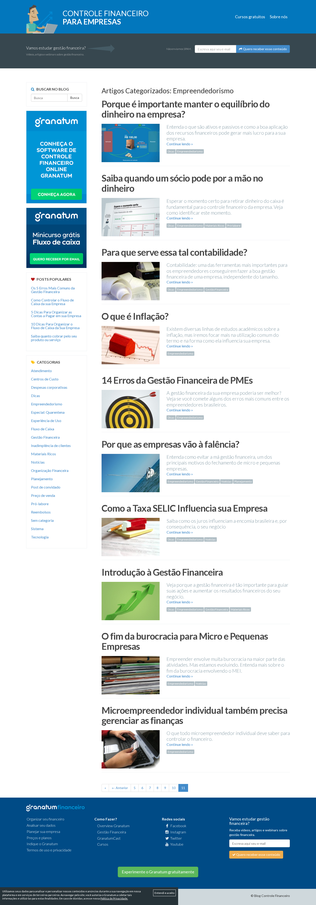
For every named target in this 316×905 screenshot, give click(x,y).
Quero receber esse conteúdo (264, 49)
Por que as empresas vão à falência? (170, 444)
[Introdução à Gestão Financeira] (131, 602)
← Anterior (120, 788)
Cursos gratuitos (250, 16)
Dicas (171, 151)
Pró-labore (233, 225)
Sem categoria (42, 520)
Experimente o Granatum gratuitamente (158, 871)
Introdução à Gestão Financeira (162, 572)
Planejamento (243, 481)
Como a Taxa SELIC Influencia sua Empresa (184, 508)
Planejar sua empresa (43, 831)
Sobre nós (279, 16)
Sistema (37, 528)
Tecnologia (40, 537)
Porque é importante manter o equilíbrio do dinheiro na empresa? (186, 109)
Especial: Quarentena (48, 412)
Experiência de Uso (46, 420)
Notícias (226, 481)
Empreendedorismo (190, 151)
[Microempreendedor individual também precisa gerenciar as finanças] (131, 751)
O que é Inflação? (135, 316)
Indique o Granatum (42, 843)
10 (174, 788)
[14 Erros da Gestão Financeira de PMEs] (131, 411)
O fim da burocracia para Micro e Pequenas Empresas (185, 641)
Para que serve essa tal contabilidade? (174, 252)
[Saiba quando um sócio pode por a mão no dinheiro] (131, 219)
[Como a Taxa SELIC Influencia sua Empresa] (131, 539)
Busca (74, 98)
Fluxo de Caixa (42, 429)
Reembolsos (41, 512)
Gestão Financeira (216, 289)
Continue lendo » (180, 144)
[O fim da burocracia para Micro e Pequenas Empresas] (131, 677)
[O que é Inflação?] (131, 347)
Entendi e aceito (164, 893)
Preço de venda (43, 495)
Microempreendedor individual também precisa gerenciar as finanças (194, 715)
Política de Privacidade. (114, 898)
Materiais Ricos (214, 225)
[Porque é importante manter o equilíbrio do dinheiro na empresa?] (131, 144)
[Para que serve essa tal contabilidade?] (131, 283)
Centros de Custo (45, 379)
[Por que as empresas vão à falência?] (131, 475)
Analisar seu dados (41, 825)
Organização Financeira (49, 470)
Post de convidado (45, 487)
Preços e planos (39, 837)
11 (183, 788)
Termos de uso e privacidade (49, 850)
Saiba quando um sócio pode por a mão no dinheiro (182, 183)
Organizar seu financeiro (45, 819)
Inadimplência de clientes (51, 445)
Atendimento (41, 370)
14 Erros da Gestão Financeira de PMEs (177, 380)
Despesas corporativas (49, 387)
